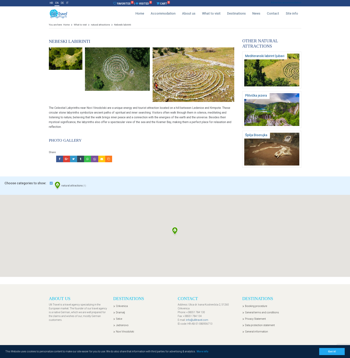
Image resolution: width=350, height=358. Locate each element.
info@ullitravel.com (197, 319)
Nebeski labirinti (122, 24)
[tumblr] (80, 159)
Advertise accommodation (286, 2)
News (256, 13)
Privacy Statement (255, 318)
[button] (175, 231)
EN (57, 2)
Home (139, 13)
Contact (273, 13)
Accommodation (163, 13)
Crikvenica (122, 306)
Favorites (125, 3)
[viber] (94, 159)
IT (67, 2)
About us (188, 13)
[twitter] (73, 159)
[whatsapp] (87, 159)
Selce (119, 318)
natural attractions (100, 24)
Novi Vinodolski (125, 331)
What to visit (211, 13)
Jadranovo (122, 325)
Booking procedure (256, 306)
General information (256, 331)
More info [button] (202, 351)
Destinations (236, 13)
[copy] (108, 159)
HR (51, 2)
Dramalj (120, 312)
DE (62, 2)
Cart (164, 3)
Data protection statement (260, 325)
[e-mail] (101, 159)
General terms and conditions (262, 312)
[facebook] (59, 159)
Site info (292, 13)
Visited (145, 3)
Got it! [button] (332, 351)
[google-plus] (66, 159)
